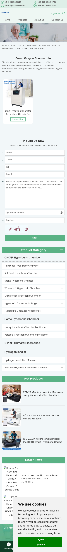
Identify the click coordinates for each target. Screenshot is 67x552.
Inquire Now (18, 119)
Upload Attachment (15, 212)
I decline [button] (40, 544)
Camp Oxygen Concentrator (29, 48)
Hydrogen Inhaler (15, 352)
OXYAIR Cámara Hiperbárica (22, 343)
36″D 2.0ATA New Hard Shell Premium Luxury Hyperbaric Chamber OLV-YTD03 (43, 394)
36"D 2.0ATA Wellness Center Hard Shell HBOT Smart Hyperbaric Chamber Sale (43, 440)
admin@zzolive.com (15, 5)
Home (7, 20)
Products (22, 20)
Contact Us (57, 20)
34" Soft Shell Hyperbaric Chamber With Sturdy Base (41, 417)
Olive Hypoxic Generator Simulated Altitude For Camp (18, 113)
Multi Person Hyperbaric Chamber (23, 296)
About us (39, 20)
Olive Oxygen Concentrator (36, 45)
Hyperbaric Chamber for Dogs (21, 303)
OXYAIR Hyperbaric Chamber (23, 258)
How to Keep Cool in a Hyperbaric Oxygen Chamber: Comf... (39, 477)
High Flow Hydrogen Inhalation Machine (26, 368)
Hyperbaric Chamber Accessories (23, 311)
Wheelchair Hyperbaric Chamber (22, 288)
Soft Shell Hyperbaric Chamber (21, 273)
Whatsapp (9, 548)
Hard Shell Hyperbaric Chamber (21, 266)
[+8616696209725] (8, 544)
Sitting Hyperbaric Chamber (19, 281)
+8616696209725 (13, 2)
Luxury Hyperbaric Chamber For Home (25, 327)
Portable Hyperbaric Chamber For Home (26, 335)
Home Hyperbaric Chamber (22, 319)
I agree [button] (40, 539)
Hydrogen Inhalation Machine (20, 360)
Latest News (33, 460)
